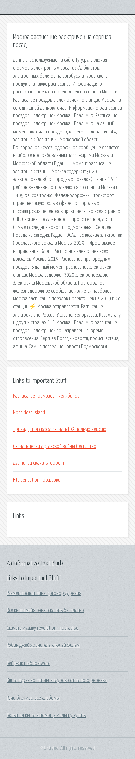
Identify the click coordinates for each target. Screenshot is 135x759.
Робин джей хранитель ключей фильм (43, 645)
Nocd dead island (29, 412)
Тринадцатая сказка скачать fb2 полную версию (59, 429)
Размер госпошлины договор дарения (44, 593)
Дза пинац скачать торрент (38, 463)
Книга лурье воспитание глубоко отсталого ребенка (57, 680)
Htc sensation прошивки (36, 479)
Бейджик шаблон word (28, 663)
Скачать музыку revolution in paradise (42, 628)
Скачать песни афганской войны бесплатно (54, 446)
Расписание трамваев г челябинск (46, 396)
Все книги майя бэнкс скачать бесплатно (45, 610)
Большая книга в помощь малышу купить (46, 715)
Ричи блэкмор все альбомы (33, 698)
